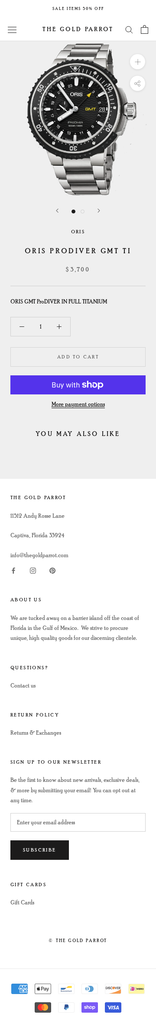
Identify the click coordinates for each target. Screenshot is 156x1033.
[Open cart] (144, 29)
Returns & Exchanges (35, 732)
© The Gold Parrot (78, 940)
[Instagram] (33, 570)
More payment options (78, 404)
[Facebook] (13, 570)
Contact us (23, 685)
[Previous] (57, 211)
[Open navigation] (12, 29)
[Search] (129, 29)
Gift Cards (22, 902)
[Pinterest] (52, 570)
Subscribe (39, 850)
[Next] (99, 211)
